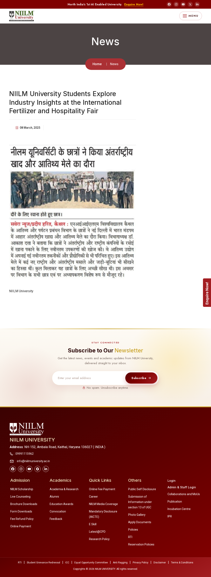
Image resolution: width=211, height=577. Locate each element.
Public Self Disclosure (142, 489)
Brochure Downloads (23, 504)
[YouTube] (183, 4)
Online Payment (20, 526)
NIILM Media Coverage (103, 504)
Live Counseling (20, 496)
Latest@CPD (97, 531)
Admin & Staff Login (182, 487)
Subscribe (138, 378)
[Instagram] (176, 4)
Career (93, 496)
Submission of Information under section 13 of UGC (140, 502)
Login (172, 480)
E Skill (92, 524)
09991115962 (24, 453)
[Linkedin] (46, 469)
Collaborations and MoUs (184, 494)
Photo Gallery (136, 514)
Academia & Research (64, 489)
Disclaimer (160, 562)
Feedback (56, 518)
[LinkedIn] (197, 4)
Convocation (58, 511)
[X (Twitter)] (190, 4)
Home (97, 64)
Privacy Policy (140, 562)
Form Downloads (21, 511)
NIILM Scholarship (21, 489)
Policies (133, 529)
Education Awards (61, 504)
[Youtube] (29, 469)
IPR (170, 516)
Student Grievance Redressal (43, 562)
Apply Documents (139, 522)
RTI (130, 537)
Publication (175, 501)
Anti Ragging (120, 562)
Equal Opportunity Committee (91, 562)
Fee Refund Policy (22, 518)
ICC (67, 562)
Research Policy (99, 539)
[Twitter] (37, 469)
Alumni (54, 496)
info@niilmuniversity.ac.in (33, 461)
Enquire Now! (134, 4)
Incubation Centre (179, 509)
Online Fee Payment (102, 489)
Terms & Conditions (182, 562)
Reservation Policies (141, 544)
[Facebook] (169, 4)
